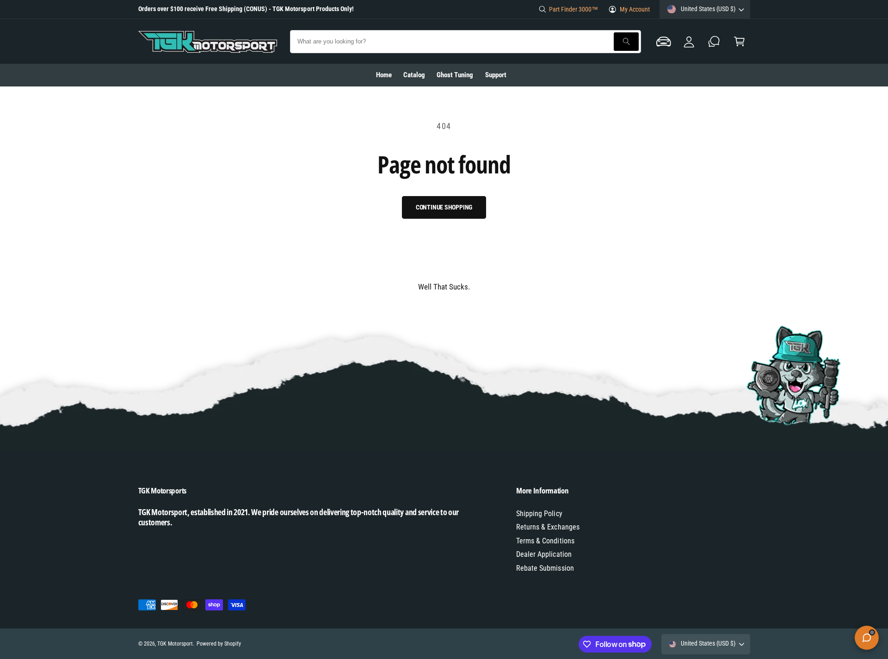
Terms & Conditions (545, 540)
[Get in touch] (714, 41)
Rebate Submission (545, 568)
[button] (664, 41)
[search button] (626, 41)
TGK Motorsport (175, 644)
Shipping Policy (539, 513)
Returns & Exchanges (547, 527)
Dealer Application (543, 554)
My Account (635, 9)
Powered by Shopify (219, 644)
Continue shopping (444, 207)
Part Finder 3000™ (573, 9)
